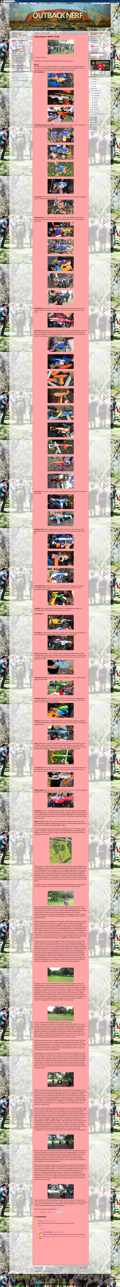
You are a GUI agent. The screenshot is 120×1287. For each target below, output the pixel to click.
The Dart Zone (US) (16, 61)
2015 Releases (94, 40)
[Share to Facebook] (62, 1212)
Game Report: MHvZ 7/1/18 (100, 114)
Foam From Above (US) (17, 57)
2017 (93, 117)
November (96, 93)
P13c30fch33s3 (43, 1212)
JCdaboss (40, 1221)
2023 (93, 81)
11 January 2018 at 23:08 (49, 1221)
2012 (93, 129)
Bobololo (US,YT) (16, 55)
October (96, 95)
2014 (93, 124)
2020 (93, 86)
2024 (93, 79)
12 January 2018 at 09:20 (57, 1232)
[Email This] (57, 1212)
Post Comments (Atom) (46, 1271)
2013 (93, 127)
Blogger (77, 1282)
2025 (93, 76)
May (95, 105)
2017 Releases (94, 36)
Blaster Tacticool (30, 29)
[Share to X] (60, 1212)
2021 (93, 84)
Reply (39, 1225)
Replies (41, 1229)
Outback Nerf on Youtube (18, 44)
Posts (14, 29)
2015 (93, 122)
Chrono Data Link (95, 48)
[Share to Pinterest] (63, 1212)
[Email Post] (54, 1212)
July (95, 100)
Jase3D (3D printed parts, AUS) (19, 74)
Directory (21, 29)
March (95, 109)
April (95, 107)
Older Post (83, 1268)
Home (61, 1268)
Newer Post (38, 1268)
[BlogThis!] (59, 1212)
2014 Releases (94, 42)
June (95, 102)
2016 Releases (94, 38)
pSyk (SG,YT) (15, 59)
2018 (93, 88)
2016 (93, 120)
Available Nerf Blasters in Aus (46, 29)
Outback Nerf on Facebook (18, 46)
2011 (93, 131)
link (73, 61)
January (96, 112)
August (95, 97)
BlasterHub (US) (16, 53)
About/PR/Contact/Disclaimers (64, 29)
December (96, 90)
